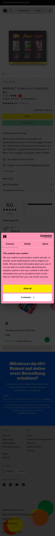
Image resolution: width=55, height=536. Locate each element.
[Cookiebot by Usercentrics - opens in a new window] (40, 236)
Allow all (27, 288)
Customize (26, 297)
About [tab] (45, 244)
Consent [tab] (10, 244)
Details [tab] (27, 244)
